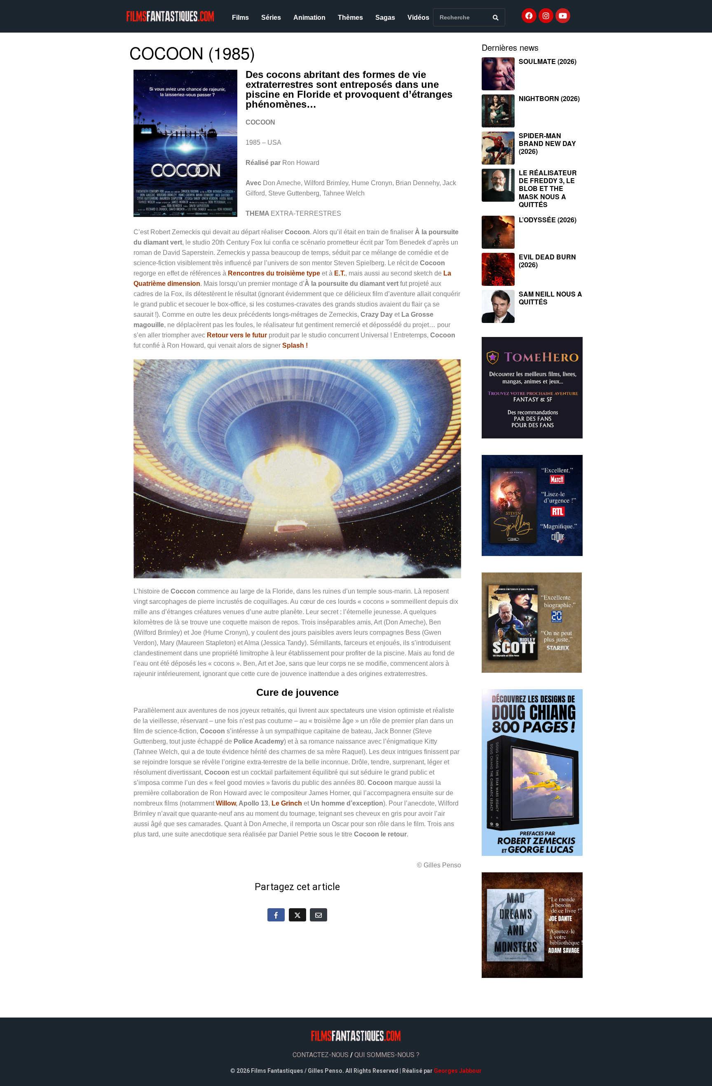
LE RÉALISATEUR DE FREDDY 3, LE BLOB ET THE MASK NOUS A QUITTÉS (548, 188)
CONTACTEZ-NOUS (321, 1055)
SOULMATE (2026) (547, 61)
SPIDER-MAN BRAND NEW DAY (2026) (547, 143)
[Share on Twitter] (297, 914)
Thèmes (350, 17)
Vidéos (418, 17)
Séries (271, 17)
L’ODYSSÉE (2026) (547, 219)
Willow (226, 803)
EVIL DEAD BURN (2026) (547, 260)
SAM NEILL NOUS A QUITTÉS (550, 297)
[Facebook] (529, 15)
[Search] (496, 17)
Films (240, 17)
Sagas (385, 17)
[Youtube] (562, 15)
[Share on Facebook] (276, 914)
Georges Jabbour (458, 1070)
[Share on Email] (318, 914)
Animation (309, 17)
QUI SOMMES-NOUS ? (386, 1055)
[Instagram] (546, 15)
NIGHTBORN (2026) (549, 98)
